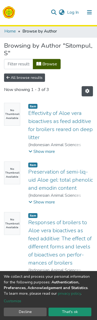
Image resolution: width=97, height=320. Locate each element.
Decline (25, 311)
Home (10, 31)
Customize (12, 301)
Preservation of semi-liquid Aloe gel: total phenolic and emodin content (60, 180)
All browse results (26, 77)
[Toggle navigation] (89, 12)
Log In (73, 12)
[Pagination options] (87, 91)
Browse (49, 64)
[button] (61, 12)
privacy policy (69, 293)
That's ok (70, 311)
